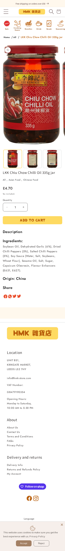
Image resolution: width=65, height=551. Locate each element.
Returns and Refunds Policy (23, 469)
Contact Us (13, 432)
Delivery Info (15, 465)
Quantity (7, 200)
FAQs (10, 441)
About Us (12, 427)
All (14, 37)
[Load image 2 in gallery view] (32, 159)
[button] (6, 11)
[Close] (62, 524)
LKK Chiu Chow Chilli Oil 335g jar (41, 37)
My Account (14, 474)
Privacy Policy (15, 445)
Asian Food (14, 179)
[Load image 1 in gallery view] (13, 159)
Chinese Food (30, 179)
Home (7, 37)
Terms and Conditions (20, 436)
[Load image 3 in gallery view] (52, 159)
